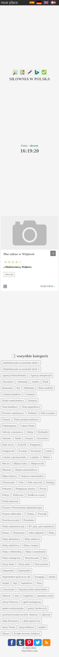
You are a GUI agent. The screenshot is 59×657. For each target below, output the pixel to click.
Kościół (22, 444)
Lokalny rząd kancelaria (14, 457)
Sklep (51, 532)
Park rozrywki (35, 482)
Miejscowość (37, 463)
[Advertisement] (29, 36)
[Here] (29, 72)
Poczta (42, 488)
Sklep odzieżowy (10, 545)
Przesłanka (28, 520)
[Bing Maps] (37, 72)
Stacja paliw (24, 564)
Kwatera (23, 451)
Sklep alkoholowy (11, 539)
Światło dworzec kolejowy (27, 633)
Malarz (46, 457)
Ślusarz (5, 633)
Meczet (5, 463)
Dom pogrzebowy (31, 407)
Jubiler (18, 438)
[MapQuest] (44, 72)
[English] (46, 3)
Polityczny (18, 495)
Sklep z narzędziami (35, 551)
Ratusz (5, 532)
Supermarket (24, 570)
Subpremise (8, 570)
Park (21, 482)
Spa (45, 558)
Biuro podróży (46, 388)
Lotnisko (34, 457)
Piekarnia (6, 488)
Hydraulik (43, 432)
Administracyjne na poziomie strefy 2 (20, 369)
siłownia (9, 274)
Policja (5, 495)
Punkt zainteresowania (13, 526)
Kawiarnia (42, 438)
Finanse (6, 419)
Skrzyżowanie (32, 558)
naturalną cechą (45, 595)
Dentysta (32, 400)
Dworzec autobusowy (13, 413)
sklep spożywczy (31, 621)
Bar (18, 388)
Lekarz (48, 451)
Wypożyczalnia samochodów (33, 589)
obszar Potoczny (10, 602)
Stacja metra (8, 564)
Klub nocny (8, 444)
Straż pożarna (41, 564)
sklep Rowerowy (10, 621)
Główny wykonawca (12, 432)
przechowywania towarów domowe (20, 614)
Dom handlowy (10, 407)
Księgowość (8, 451)
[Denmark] (53, 3)
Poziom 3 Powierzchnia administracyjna (22, 507)
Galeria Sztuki (27, 425)
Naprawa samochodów (32, 476)
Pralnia (30, 514)
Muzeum (6, 469)
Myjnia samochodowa (26, 469)
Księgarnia (35, 444)
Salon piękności (36, 532)
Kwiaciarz (36, 451)
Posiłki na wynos (36, 495)
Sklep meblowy (32, 539)
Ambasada (22, 381)
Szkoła (51, 576)
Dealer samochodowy (13, 400)
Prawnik (42, 514)
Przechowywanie (10, 520)
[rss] (46, 642)
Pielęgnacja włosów (25, 488)
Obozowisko (8, 482)
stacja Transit (8, 627)
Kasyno (29, 438)
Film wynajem (48, 413)
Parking (50, 482)
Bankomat (7, 388)
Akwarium (7, 381)
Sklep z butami (30, 545)
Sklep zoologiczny (11, 558)
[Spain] (32, 3)
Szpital (5, 583)
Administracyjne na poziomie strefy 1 (20, 362)
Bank (45, 381)
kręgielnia (28, 595)
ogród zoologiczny (32, 602)
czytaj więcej (46, 286)
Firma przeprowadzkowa (26, 419)
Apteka (35, 381)
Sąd (15, 583)
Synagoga (39, 576)
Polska (24, 145)
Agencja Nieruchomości (14, 375)
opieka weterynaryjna (13, 608)
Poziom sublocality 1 (12, 514)
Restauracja (19, 532)
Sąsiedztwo (26, 583)
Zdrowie (6, 595)
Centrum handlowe (11, 394)
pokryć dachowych (37, 608)
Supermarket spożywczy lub (16, 576)
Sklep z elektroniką (11, 551)
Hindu (30, 432)
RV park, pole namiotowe (41, 526)
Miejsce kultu (20, 463)
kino (17, 595)
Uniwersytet (8, 589)
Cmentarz (30, 394)
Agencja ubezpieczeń (41, 375)
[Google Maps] (22, 72)
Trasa (39, 583)
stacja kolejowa (26, 627)
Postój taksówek (10, 501)
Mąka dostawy (9, 476)
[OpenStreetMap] (15, 72)
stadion (42, 627)
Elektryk (32, 413)
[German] (39, 3)
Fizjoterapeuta (9, 425)
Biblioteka (29, 388)
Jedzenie (6, 438)
